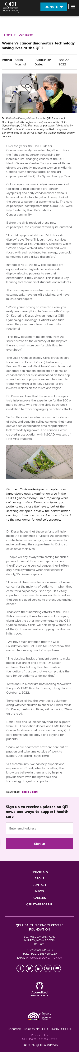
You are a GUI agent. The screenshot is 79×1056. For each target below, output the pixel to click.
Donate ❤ (54, 7)
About (39, 878)
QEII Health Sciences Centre (39, 1039)
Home (8, 34)
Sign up (39, 843)
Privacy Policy (39, 1035)
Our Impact (26, 34)
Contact (39, 885)
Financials (39, 872)
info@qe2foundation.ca (44, 957)
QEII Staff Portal (39, 904)
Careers (39, 898)
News (39, 891)
